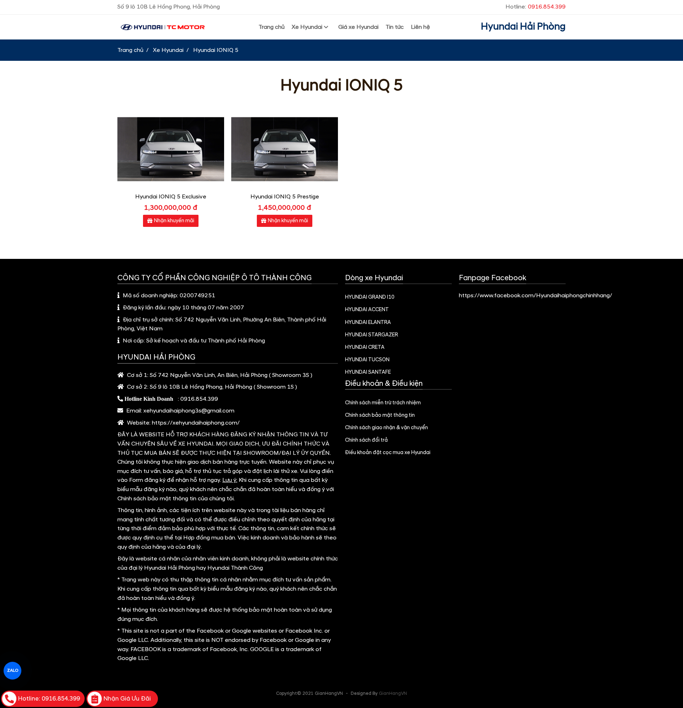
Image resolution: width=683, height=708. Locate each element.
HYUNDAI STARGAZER (371, 335)
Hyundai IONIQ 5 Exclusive (170, 196)
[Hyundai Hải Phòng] (162, 27)
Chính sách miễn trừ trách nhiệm (383, 403)
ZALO (12, 671)
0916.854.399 (199, 399)
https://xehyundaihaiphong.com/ (196, 422)
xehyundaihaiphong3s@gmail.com (188, 410)
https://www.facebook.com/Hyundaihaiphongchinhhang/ (535, 295)
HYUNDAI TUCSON (367, 360)
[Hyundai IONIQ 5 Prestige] (284, 149)
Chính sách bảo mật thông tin (380, 415)
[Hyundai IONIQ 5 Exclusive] (170, 149)
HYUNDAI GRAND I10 (370, 297)
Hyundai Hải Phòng (523, 27)
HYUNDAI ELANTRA (368, 322)
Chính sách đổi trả (366, 440)
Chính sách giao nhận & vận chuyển (386, 428)
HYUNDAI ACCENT (367, 310)
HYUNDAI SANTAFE (368, 372)
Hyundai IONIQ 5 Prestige (284, 196)
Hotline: (535, 6)
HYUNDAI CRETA (365, 347)
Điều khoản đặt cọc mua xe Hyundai (387, 452)
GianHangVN (393, 693)
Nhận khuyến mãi (174, 221)
